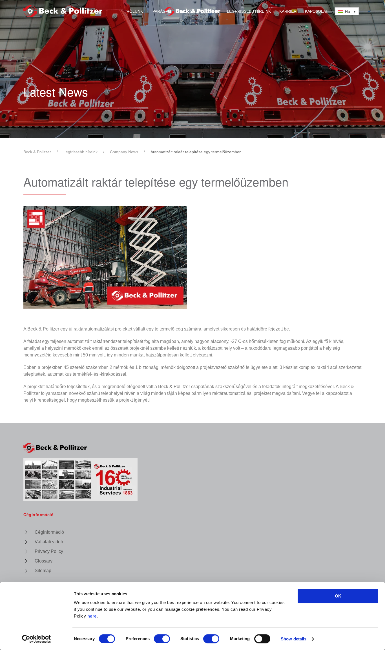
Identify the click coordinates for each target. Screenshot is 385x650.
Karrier (288, 11)
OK (338, 596)
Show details (293, 638)
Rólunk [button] (135, 11)
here (92, 616)
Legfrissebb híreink (249, 11)
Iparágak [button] (161, 11)
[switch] (162, 638)
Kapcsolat (316, 11)
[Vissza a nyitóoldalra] (192, 11)
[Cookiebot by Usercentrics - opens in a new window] (36, 639)
